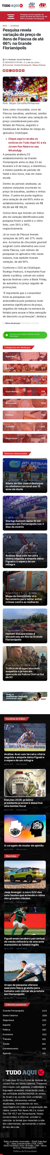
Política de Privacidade (25, 1151)
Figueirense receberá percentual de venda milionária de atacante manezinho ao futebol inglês (24, 941)
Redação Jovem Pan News (20, 59)
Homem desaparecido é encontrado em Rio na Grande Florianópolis (24, 636)
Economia (15, 26)
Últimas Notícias (39, 65)
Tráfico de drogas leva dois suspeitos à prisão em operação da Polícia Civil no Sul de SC (25, 673)
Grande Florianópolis (22, 65)
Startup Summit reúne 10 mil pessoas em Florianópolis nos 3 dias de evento (25, 524)
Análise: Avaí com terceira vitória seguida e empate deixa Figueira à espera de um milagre (25, 560)
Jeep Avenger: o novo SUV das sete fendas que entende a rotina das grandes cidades (24, 895)
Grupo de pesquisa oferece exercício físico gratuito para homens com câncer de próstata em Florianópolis (24, 989)
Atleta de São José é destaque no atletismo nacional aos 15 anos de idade (24, 486)
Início (5, 26)
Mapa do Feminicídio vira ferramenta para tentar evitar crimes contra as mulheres (24, 599)
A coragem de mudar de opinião (24, 845)
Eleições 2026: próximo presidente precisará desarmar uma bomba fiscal (23, 802)
